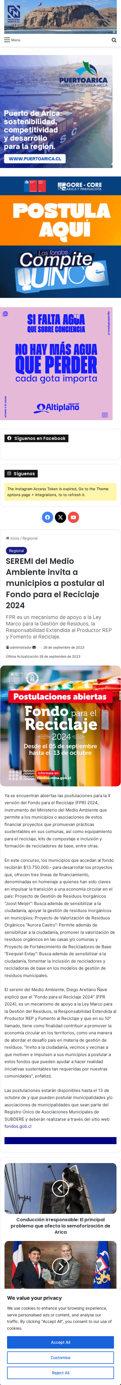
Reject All (60, 1372)
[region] (60, 1337)
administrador (21, 647)
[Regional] (60, 17)
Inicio (14, 538)
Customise (60, 1357)
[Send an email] (34, 647)
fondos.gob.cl (18, 1126)
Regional (30, 538)
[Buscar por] (114, 39)
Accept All (60, 1342)
